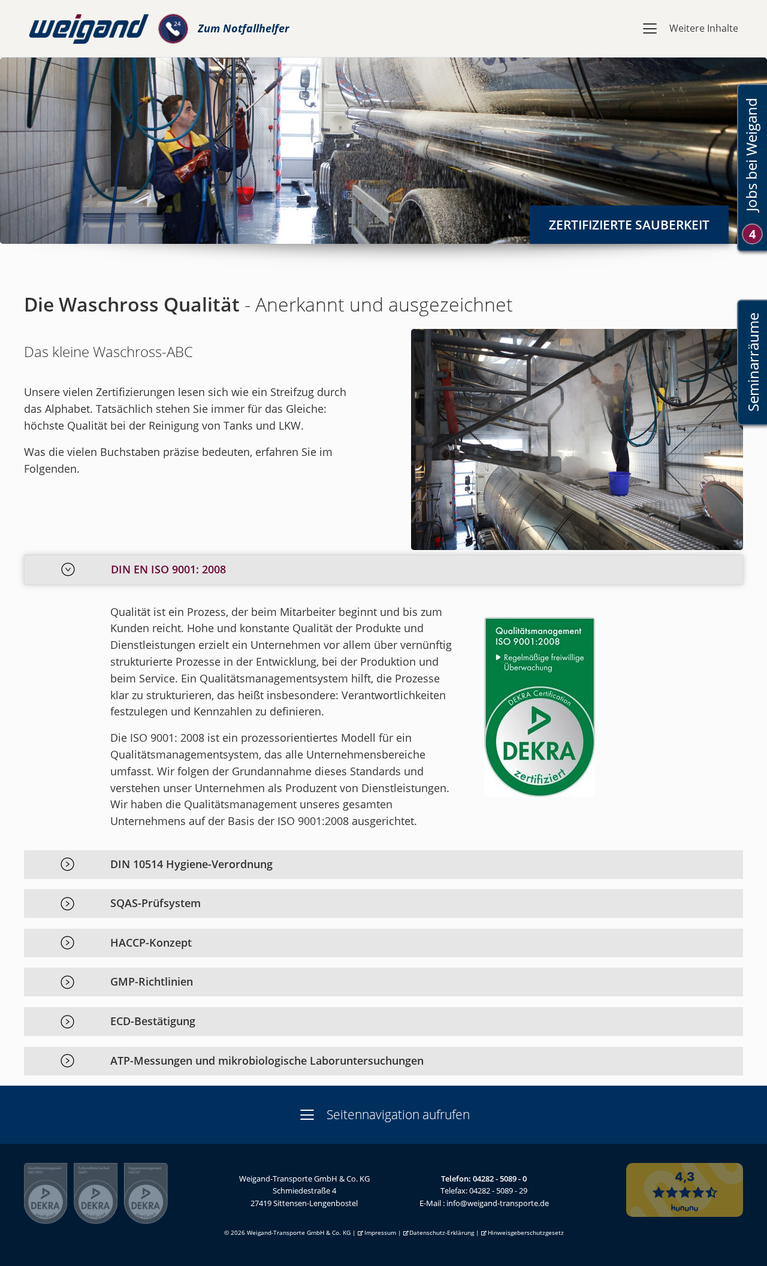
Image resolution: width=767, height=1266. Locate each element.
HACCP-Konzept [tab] (151, 942)
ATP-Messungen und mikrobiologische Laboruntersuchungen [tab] (267, 1060)
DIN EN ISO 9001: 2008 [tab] (168, 569)
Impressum (380, 1233)
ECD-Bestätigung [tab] (152, 1021)
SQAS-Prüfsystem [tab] (155, 903)
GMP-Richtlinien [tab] (151, 981)
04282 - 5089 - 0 (500, 1178)
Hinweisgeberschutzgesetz (526, 1233)
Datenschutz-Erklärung (441, 1233)
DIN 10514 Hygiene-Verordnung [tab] (191, 864)
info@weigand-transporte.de (497, 1203)
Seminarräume (752, 362)
